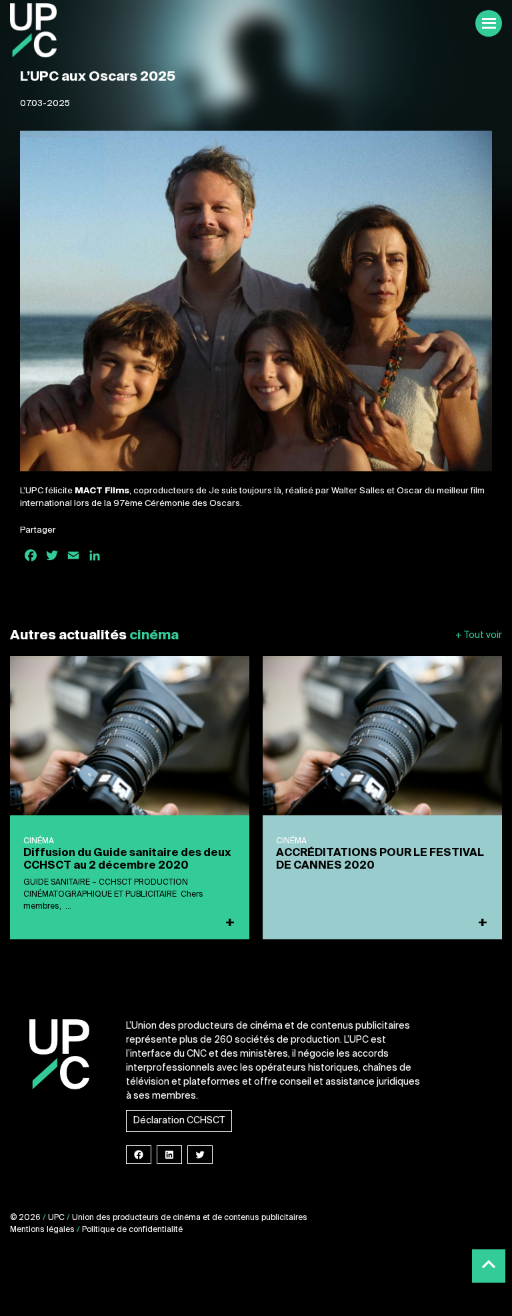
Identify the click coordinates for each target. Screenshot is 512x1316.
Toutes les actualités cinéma (478, 636)
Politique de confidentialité (132, 1230)
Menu (488, 23)
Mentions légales (42, 1230)
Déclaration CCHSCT (179, 1120)
